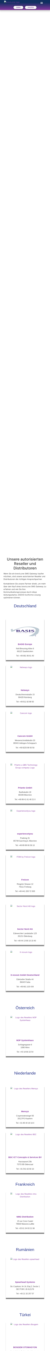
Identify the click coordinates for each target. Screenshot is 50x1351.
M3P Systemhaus (25, 1040)
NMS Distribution (25, 1217)
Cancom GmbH (25, 736)
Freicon (25, 880)
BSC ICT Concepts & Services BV (25, 1157)
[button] (41, 3)
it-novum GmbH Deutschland (25, 975)
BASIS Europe (25, 644)
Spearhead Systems (25, 1282)
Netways (25, 690)
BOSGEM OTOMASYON (25, 1347)
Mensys (25, 1111)
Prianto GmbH (25, 788)
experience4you (25, 834)
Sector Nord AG (25, 929)
